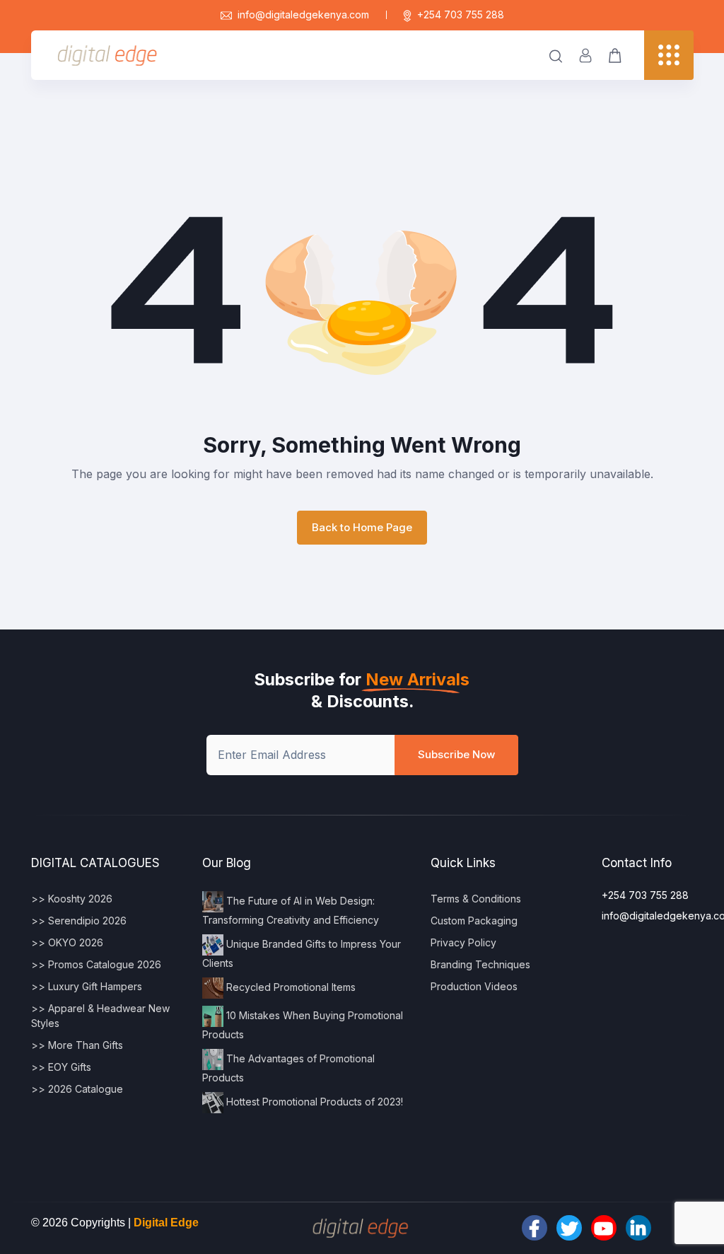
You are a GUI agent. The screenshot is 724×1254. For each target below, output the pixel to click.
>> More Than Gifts (77, 1045)
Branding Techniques (480, 964)
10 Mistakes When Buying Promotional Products (302, 1024)
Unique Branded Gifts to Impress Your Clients (301, 952)
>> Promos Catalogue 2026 (96, 964)
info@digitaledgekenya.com (303, 14)
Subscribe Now (456, 754)
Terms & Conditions (476, 899)
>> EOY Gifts (61, 1067)
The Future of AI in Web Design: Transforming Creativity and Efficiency (290, 909)
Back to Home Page (362, 527)
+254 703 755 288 (460, 14)
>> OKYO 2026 (67, 942)
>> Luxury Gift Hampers (86, 986)
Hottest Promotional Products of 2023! (313, 1101)
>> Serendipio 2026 (79, 921)
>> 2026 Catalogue (77, 1089)
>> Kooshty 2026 (71, 899)
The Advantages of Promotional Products (288, 1067)
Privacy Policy (463, 942)
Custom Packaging (474, 921)
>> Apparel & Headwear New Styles (100, 1015)
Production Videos (474, 986)
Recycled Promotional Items (289, 986)
